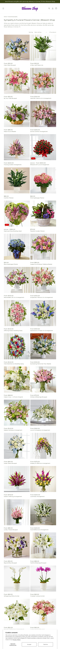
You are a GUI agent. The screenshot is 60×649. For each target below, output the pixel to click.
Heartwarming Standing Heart (13, 231)
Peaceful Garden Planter (37, 231)
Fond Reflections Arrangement (39, 529)
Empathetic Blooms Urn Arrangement (41, 297)
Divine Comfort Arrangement (39, 131)
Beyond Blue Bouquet (10, 563)
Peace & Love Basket (10, 131)
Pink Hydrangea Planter (37, 198)
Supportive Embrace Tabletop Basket (41, 264)
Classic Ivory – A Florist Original (13, 397)
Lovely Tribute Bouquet (11, 529)
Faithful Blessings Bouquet (38, 563)
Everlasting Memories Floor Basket (40, 364)
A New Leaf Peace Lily (36, 65)
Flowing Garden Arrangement (13, 164)
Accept (29, 644)
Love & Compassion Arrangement (40, 430)
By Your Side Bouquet (10, 98)
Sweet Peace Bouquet (10, 463)
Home (5, 16)
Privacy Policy (17, 639)
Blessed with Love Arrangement (39, 164)
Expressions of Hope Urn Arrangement (41, 330)
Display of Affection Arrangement (40, 463)
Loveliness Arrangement (37, 496)
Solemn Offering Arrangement (13, 496)
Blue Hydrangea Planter (11, 264)
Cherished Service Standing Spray (14, 364)
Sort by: (31, 32)
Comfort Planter (9, 198)
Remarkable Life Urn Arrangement (14, 297)
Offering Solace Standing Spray (13, 330)
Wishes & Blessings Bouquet (38, 397)
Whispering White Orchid (11, 596)
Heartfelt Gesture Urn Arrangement (40, 98)
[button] (3, 8)
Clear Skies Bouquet (10, 65)
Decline (45, 644)
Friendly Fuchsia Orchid (37, 596)
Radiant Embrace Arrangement (13, 430)
